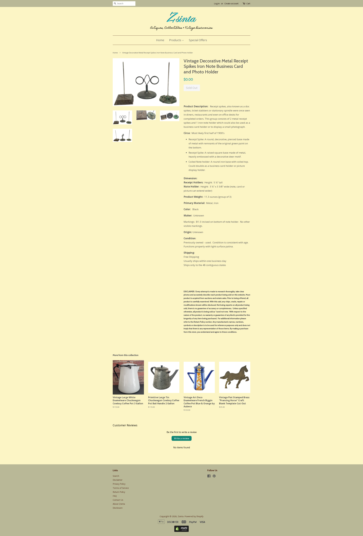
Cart (248, 3)
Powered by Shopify (193, 516)
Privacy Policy (119, 483)
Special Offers (198, 40)
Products (175, 40)
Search (116, 476)
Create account (231, 3)
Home (160, 40)
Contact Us (118, 500)
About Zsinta (119, 504)
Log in (217, 3)
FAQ (115, 496)
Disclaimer (118, 480)
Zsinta (180, 516)
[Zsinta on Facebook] (209, 476)
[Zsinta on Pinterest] (214, 476)
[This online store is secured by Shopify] (181, 531)
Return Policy (119, 492)
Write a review (181, 438)
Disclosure (118, 507)
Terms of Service (121, 488)
